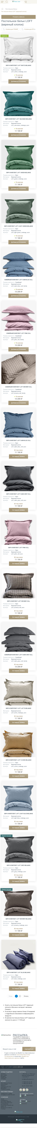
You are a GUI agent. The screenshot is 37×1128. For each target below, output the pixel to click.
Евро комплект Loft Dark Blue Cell (18, 440)
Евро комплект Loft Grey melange (18, 865)
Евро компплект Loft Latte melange (18, 708)
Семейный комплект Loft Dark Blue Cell (18, 279)
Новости (3, 1106)
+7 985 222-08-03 (27, 1083)
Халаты (3, 1085)
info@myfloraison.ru (28, 1079)
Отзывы (3, 1078)
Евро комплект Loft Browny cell (18, 601)
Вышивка (3, 1088)
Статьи (3, 1108)
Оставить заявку (18, 456)
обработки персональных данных (16, 1057)
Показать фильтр (18, 17)
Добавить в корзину (18, 81)
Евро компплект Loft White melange (18, 65)
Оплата (3, 1073)
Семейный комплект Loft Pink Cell (18, 333)
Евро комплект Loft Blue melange (18, 972)
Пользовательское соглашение (6, 1103)
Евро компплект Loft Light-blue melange (18, 813)
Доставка (4, 1075)
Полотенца (4, 1084)
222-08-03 (14, 1067)
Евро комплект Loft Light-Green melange (18, 226)
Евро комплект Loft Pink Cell (18, 547)
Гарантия (3, 1077)
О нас (2, 1099)
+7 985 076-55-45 (27, 1082)
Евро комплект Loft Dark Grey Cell (18, 494)
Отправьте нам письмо (8, 1094)
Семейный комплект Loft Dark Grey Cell (18, 654)
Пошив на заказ (5, 1089)
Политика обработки (7, 1105)
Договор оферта (6, 1101)
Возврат (3, 1076)
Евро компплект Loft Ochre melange (18, 760)
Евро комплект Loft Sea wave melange (18, 119)
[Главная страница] (2, 10)
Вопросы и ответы (6, 1107)
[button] (35, 29)
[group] (18, 48)
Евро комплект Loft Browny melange (18, 919)
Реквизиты (4, 1100)
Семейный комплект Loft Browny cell (18, 387)
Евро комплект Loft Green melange (18, 172)
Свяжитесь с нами (6, 1093)
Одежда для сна (6, 1086)
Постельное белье (6, 1083)
